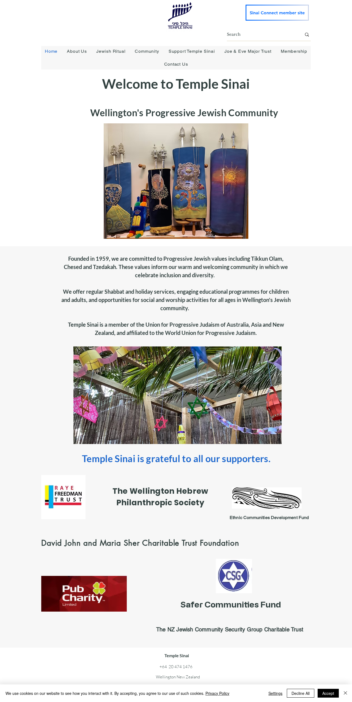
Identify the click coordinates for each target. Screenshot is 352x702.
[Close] (345, 693)
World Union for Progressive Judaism (210, 332)
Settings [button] (275, 693)
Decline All (301, 693)
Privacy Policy (217, 693)
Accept (328, 693)
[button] (76, 51)
